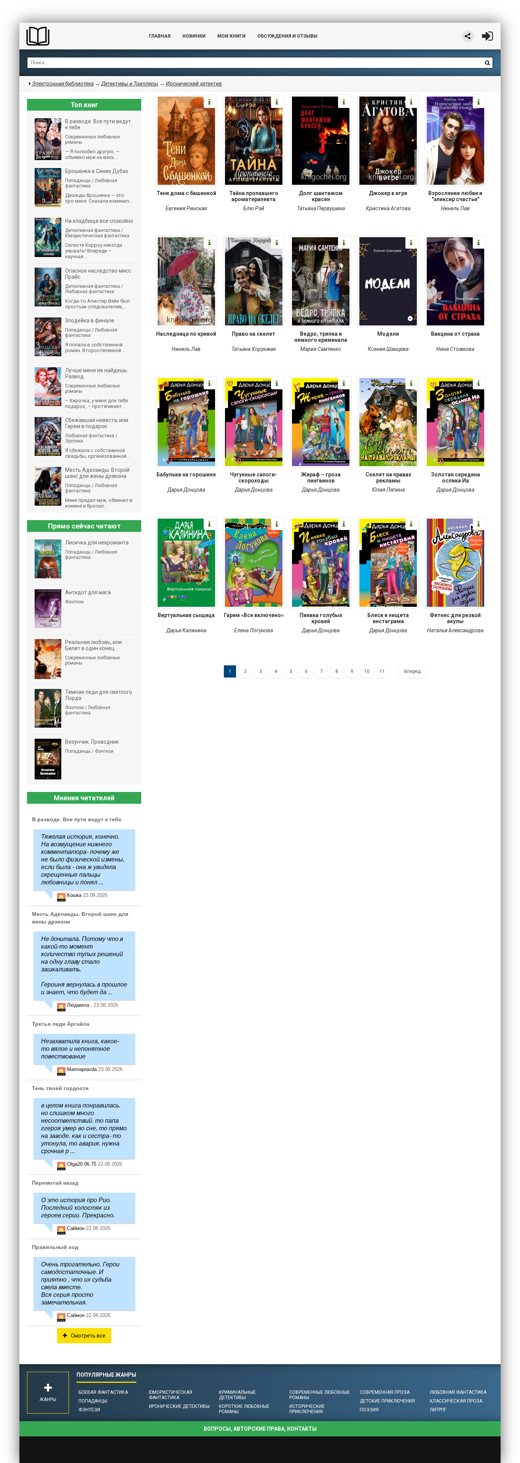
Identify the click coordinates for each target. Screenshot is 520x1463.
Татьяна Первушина (321, 208)
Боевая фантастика (103, 1392)
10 (367, 671)
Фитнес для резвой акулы (455, 618)
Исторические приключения (307, 1409)
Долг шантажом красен (321, 196)
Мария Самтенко (320, 349)
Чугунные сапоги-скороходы (253, 477)
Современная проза (385, 1392)
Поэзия (369, 1409)
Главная (160, 36)
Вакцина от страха (455, 334)
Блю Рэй (253, 208)
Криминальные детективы (237, 1395)
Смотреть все (88, 1336)
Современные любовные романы (319, 1395)
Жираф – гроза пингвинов (321, 477)
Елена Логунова (253, 630)
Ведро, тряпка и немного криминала (320, 337)
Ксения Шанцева (388, 349)
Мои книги (231, 36)
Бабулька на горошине (186, 474)
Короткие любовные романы (244, 1409)
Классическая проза (456, 1401)
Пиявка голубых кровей (321, 618)
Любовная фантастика (458, 1392)
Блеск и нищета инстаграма (388, 618)
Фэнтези (89, 1409)
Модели (388, 334)
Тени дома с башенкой (186, 193)
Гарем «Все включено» (254, 615)
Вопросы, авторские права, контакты (260, 1429)
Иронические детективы (179, 1406)
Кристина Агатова (388, 208)
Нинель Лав (455, 208)
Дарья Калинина (186, 630)
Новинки (194, 36)
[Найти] (487, 62)
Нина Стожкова (455, 349)
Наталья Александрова (455, 630)
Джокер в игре (388, 193)
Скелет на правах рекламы (388, 477)
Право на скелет (253, 334)
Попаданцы (92, 1401)
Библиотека (76, 36)
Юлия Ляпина (388, 490)
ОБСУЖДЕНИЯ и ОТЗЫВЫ (287, 36)
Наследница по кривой (186, 334)
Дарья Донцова (186, 490)
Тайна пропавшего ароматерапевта (253, 196)
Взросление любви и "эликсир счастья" (455, 196)
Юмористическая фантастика (170, 1395)
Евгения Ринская (186, 208)
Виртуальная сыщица (186, 615)
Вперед (412, 671)
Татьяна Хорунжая (253, 349)
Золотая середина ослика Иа (455, 477)
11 (382, 671)
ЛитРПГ (438, 1409)
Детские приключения (387, 1401)
